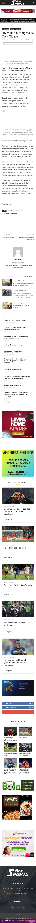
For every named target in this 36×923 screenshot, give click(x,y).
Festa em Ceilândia (8, 237)
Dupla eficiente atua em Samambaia (26, 238)
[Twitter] (9, 225)
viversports (14, 213)
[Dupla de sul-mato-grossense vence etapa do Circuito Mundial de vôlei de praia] (25, 763)
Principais (18, 29)
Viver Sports (7, 40)
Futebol (16, 26)
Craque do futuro (9, 322)
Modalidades (10, 26)
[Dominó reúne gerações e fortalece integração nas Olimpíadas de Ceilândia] (7, 305)
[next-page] (6, 313)
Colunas (6, 347)
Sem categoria (9, 506)
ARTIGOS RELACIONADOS (13, 276)
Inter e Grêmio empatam (15, 548)
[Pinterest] (13, 225)
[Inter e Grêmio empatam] (18, 534)
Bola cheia (7, 398)
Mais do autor (28, 276)
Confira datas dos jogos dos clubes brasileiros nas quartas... (17, 511)
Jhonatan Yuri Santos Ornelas (15, 320)
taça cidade (11, 210)
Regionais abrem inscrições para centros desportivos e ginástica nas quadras (16, 361)
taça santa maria (20, 210)
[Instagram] (18, 907)
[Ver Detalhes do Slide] (18, 463)
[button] (3, 2)
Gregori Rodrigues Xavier (13, 370)
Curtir (31, 703)
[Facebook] (4, 225)
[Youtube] (23, 907)
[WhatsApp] (18, 225)
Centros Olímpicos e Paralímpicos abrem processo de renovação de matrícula (16, 394)
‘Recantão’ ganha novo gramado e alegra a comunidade (16, 337)
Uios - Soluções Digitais (22, 920)
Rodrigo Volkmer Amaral (12, 385)
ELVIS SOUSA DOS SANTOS (13, 352)
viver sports (6, 213)
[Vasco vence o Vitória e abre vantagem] (18, 609)
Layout (18, 915)
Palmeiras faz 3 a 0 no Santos (18, 585)
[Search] (33, 2)
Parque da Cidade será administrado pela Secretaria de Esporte (17, 377)
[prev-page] (3, 313)
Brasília (6, 331)
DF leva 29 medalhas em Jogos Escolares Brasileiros (15, 328)
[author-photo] (18, 256)
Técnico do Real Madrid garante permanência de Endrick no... (15, 662)
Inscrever (30, 712)
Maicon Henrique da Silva (13, 345)
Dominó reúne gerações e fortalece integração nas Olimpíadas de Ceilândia (22, 305)
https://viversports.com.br (18, 262)
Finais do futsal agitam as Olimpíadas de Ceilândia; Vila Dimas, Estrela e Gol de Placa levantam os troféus (23, 283)
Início (3, 26)
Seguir (31, 707)
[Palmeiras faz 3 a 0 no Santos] (18, 572)
